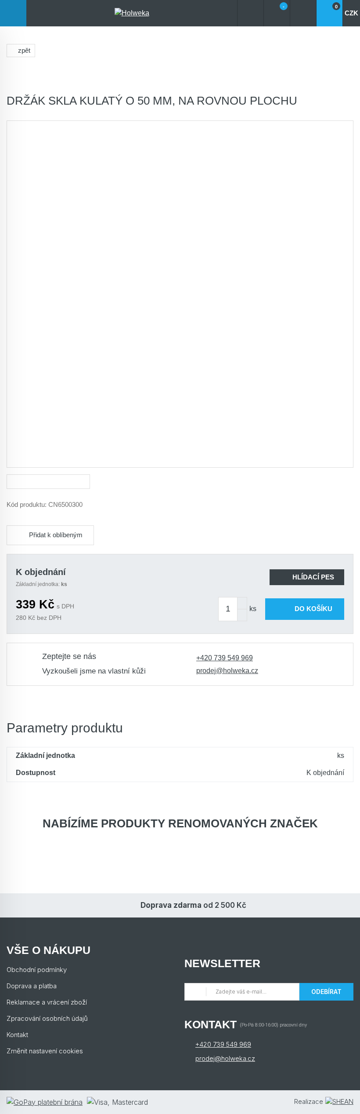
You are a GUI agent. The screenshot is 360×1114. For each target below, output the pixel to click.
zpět (24, 50)
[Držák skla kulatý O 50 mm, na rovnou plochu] (180, 294)
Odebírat (326, 991)
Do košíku (313, 608)
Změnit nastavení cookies (45, 1051)
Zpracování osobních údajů (47, 1018)
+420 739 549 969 (224, 658)
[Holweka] (132, 13)
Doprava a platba (32, 986)
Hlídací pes (313, 577)
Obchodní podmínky (37, 969)
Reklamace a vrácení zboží (47, 1002)
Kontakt (17, 1034)
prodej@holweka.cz (227, 670)
